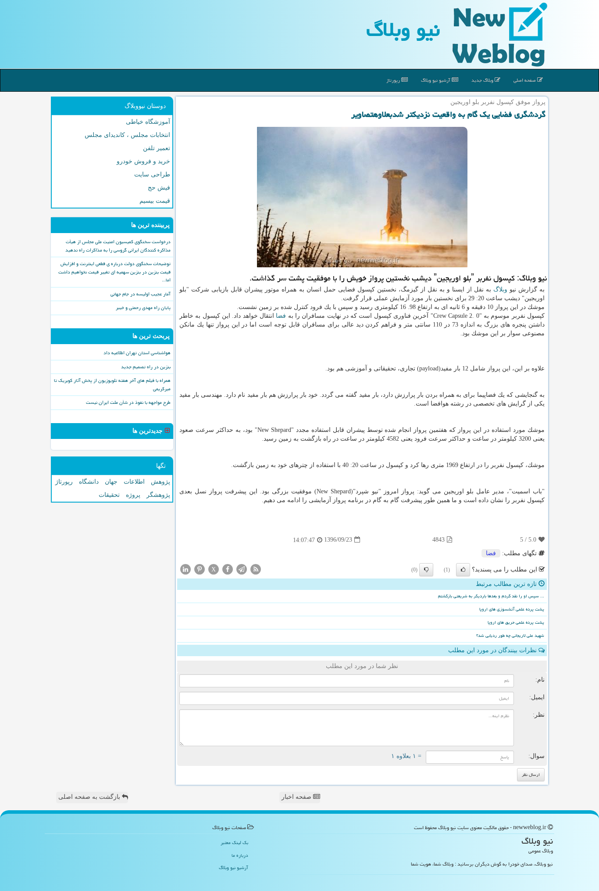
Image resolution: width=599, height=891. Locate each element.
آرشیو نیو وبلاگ (436, 80)
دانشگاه (89, 481)
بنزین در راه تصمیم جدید (146, 366)
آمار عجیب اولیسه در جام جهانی (141, 293)
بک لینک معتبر (234, 842)
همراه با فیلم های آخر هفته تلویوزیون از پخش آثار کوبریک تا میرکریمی (112, 384)
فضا (281, 316)
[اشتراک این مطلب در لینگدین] (185, 568)
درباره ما (240, 855)
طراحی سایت (152, 174)
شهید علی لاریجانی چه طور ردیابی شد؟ (510, 635)
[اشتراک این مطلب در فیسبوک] (227, 568)
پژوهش (160, 481)
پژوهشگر (158, 495)
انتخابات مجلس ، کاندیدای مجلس (127, 135)
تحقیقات (109, 495)
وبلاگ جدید (483, 80)
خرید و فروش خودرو (143, 161)
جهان (111, 481)
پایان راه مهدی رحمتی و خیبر (143, 307)
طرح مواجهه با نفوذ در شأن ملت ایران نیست (128, 402)
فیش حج (159, 187)
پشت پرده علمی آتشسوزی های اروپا (511, 609)
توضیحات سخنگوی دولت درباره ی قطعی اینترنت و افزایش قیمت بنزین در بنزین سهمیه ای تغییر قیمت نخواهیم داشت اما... (114, 271)
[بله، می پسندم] (463, 569)
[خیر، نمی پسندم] (426, 569)
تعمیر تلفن (156, 148)
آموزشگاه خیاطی (148, 122)
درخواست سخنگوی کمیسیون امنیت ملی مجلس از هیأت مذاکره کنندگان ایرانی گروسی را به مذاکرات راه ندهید (118, 246)
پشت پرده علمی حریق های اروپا (516, 622)
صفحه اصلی (525, 80)
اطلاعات (134, 481)
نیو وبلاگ (403, 29)
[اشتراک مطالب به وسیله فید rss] (256, 568)
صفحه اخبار (297, 797)
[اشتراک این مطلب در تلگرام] (241, 568)
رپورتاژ (393, 80)
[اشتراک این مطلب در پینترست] (199, 568)
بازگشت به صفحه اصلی (90, 797)
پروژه (133, 495)
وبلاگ (500, 289)
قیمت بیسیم (154, 201)
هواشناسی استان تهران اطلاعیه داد (137, 352)
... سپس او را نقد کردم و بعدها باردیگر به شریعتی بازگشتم (491, 596)
